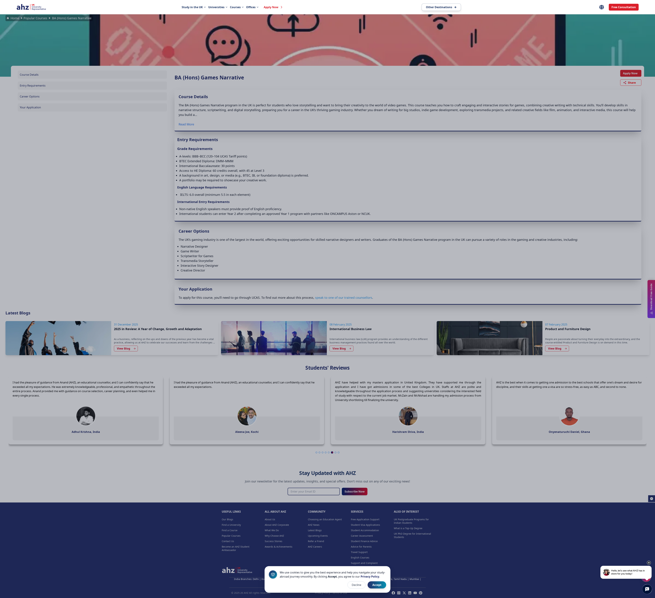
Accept (376, 585)
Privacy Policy (370, 576)
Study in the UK (192, 7)
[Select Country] (601, 7)
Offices (251, 7)
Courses (235, 7)
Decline (356, 585)
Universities (216, 7)
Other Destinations (441, 7)
